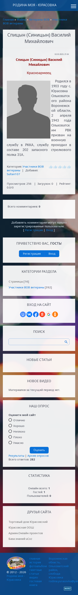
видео (33, 577)
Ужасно (18, 443)
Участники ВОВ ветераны (26, 287)
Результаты (16, 455)
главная (34, 558)
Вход (49, 230)
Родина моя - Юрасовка (34, 5)
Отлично (19, 420)
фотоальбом (38, 566)
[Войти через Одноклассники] (55, 314)
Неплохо (19, 431)
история (35, 562)
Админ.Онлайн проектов (26, 533)
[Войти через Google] (48, 314)
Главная (8, 19)
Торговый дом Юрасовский (28, 522)
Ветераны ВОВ (39, 19)
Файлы (21, 19)
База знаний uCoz (20, 539)
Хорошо (18, 426)
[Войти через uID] (23, 314)
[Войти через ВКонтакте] (29, 314)
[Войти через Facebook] (36, 314)
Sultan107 (13, 174)
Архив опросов (38, 455)
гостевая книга (35, 583)
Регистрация (34, 230)
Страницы (16, 281)
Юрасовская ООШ (21, 527)
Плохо (17, 437)
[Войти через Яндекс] (42, 314)
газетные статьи (35, 571)
